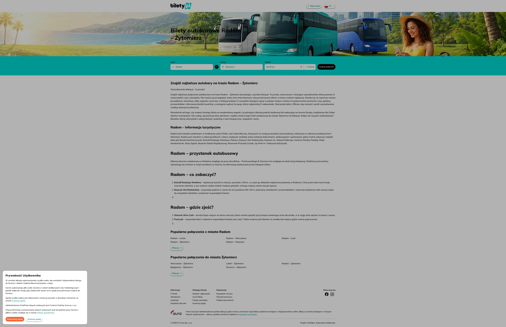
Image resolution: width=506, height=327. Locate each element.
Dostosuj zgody (18, 300)
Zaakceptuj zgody (15, 319)
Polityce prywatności (45, 312)
